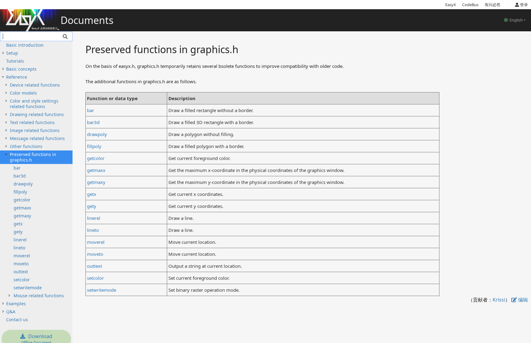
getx (18, 224)
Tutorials (15, 61)
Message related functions (37, 138)
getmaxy (22, 216)
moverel (22, 256)
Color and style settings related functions (34, 103)
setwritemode (28, 287)
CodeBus (470, 4)
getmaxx (22, 208)
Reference (16, 77)
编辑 (522, 299)
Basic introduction (25, 45)
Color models (23, 93)
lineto (19, 248)
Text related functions (32, 122)
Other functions (26, 146)
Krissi (499, 299)
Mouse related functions (39, 295)
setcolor (22, 280)
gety (18, 232)
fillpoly (20, 192)
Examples (16, 303)
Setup (12, 53)
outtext (21, 272)
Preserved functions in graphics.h (33, 157)
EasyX (450, 4)
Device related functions (35, 85)
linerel (20, 240)
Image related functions (35, 130)
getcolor (22, 200)
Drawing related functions (37, 114)
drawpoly (23, 184)
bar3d (20, 176)
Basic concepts (21, 69)
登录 (523, 4)
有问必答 (493, 4)
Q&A (10, 311)
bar (17, 168)
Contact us (17, 319)
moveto (21, 264)
